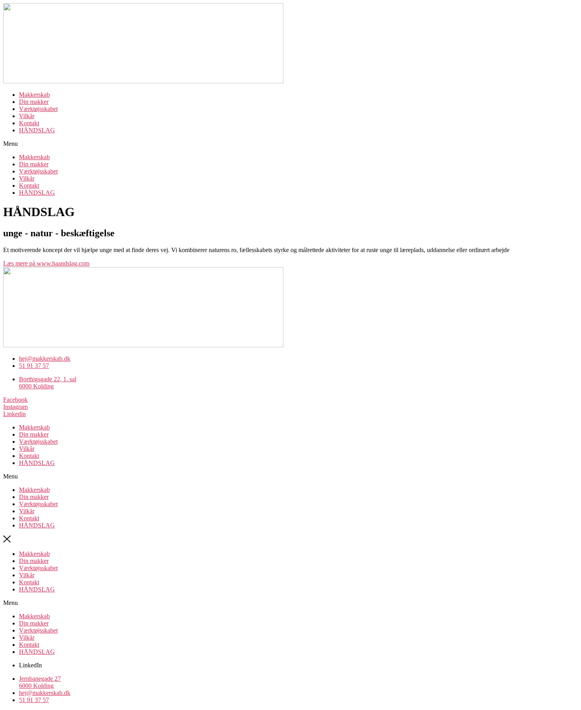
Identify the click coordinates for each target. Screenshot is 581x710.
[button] (290, 143)
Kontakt (29, 123)
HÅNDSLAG (37, 130)
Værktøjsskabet (38, 108)
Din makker (34, 101)
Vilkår (26, 116)
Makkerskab (34, 94)
